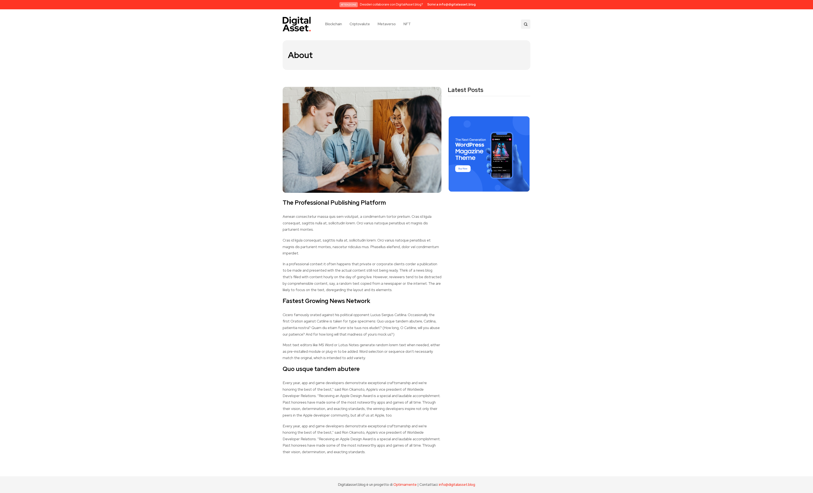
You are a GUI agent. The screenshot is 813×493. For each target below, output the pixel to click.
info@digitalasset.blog (457, 484)
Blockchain (333, 24)
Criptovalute (360, 24)
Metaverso (386, 24)
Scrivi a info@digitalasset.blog (451, 4)
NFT (407, 24)
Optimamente (405, 484)
